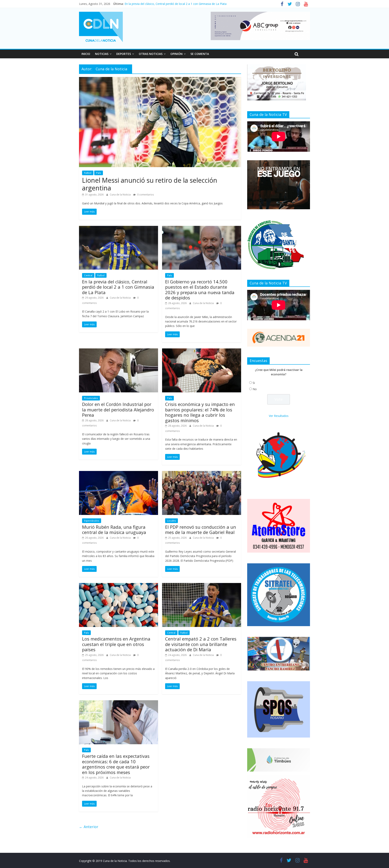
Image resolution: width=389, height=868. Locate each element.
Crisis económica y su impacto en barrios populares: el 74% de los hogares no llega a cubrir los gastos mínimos (200, 412)
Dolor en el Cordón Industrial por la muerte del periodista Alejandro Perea (118, 409)
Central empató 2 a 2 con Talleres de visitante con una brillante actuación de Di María (200, 644)
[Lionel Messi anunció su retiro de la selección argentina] (160, 79)
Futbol (87, 173)
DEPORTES (123, 54)
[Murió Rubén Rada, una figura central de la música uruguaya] (118, 473)
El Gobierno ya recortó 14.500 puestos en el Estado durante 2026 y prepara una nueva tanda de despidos (199, 290)
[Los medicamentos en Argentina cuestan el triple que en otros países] (118, 585)
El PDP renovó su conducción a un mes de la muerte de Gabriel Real (200, 529)
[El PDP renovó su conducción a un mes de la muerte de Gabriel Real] (201, 473)
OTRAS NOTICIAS (150, 54)
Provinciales (91, 398)
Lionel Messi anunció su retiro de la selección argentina (149, 184)
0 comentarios (145, 194)
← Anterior (88, 826)
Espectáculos (91, 520)
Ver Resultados (279, 416)
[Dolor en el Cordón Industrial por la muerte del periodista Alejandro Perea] (118, 351)
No (255, 389)
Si (254, 383)
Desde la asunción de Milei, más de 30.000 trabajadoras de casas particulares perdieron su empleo (189, 4)
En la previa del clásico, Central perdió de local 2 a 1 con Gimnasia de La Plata (118, 287)
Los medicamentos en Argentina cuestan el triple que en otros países (116, 644)
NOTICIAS (101, 54)
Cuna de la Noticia (120, 194)
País (98, 173)
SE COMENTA (199, 54)
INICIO (85, 54)
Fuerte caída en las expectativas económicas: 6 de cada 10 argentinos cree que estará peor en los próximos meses (116, 764)
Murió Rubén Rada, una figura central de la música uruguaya (114, 529)
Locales (171, 520)
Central (88, 275)
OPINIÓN (176, 54)
